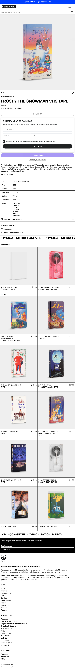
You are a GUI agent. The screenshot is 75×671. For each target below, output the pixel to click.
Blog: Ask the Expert (9, 621)
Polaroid (4, 591)
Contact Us (5, 640)
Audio (3, 588)
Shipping (3, 108)
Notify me (37, 146)
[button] (73, 7)
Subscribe (5, 550)
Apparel (4, 608)
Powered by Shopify (7, 667)
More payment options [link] (37, 160)
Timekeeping (6, 600)
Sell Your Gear (6, 633)
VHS (2, 596)
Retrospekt (9, 664)
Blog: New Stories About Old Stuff (14, 624)
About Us (4, 619)
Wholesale (5, 636)
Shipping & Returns (8, 626)
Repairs (4, 610)
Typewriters (5, 605)
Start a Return (6, 628)
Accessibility (6, 645)
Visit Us (4, 638)
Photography (6, 593)
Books (3, 603)
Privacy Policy (6, 643)
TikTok (3, 659)
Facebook (5, 654)
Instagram (5, 656)
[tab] (1, 92)
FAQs (3, 631)
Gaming (4, 598)
